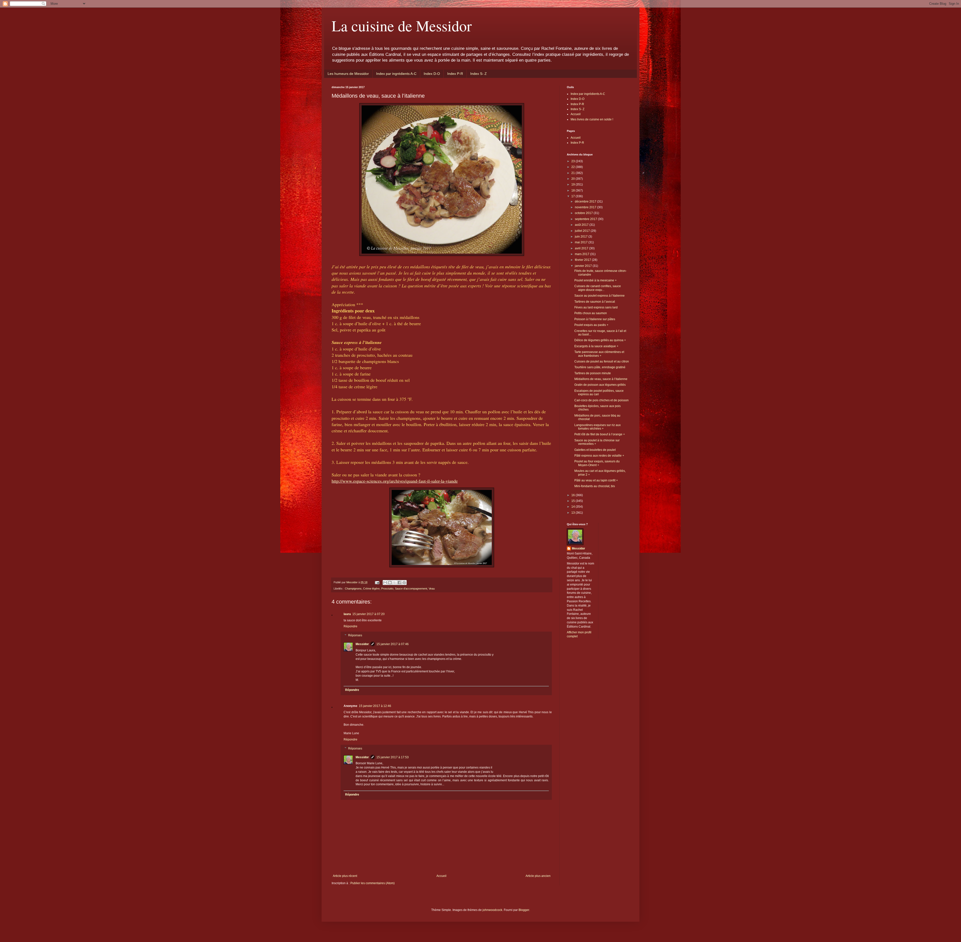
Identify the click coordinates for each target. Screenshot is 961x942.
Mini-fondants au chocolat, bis (594, 486)
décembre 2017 (586, 201)
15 (573, 501)
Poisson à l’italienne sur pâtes (594, 319)
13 (573, 512)
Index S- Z (478, 74)
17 (573, 196)
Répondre (350, 626)
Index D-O (432, 74)
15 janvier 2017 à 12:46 (375, 706)
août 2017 (582, 225)
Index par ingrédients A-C (396, 74)
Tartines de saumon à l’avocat (594, 301)
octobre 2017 (584, 213)
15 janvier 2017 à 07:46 (392, 644)
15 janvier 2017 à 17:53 (392, 757)
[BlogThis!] (389, 582)
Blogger (524, 910)
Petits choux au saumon (590, 313)
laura (347, 614)
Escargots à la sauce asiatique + (596, 346)
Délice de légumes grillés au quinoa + (600, 340)
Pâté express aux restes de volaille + (599, 455)
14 (573, 506)
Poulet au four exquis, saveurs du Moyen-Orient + (597, 463)
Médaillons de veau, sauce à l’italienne (600, 379)
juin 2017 (581, 236)
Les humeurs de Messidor (348, 74)
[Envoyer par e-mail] (385, 582)
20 (573, 178)
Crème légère (371, 588)
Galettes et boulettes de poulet (595, 450)
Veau (432, 588)
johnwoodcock (492, 910)
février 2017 (583, 260)
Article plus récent (345, 876)
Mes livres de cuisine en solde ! (592, 119)
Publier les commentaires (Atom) (372, 883)
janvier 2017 (584, 266)
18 (573, 190)
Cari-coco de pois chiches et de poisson (601, 400)
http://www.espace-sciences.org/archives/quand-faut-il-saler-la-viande (395, 481)
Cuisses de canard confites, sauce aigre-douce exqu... (597, 287)
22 (573, 167)
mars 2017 (582, 254)
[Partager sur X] (394, 582)
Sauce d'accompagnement (411, 588)
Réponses (355, 635)
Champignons (353, 588)
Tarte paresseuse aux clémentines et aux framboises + (599, 353)
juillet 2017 (583, 231)
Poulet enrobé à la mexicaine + (595, 280)
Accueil (441, 876)
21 (573, 173)
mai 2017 (581, 242)
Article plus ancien (538, 876)
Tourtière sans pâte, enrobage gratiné (599, 367)
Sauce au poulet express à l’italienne (599, 295)
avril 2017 (582, 248)
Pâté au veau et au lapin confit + (596, 480)
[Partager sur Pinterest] (404, 582)
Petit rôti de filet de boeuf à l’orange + (599, 434)
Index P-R (455, 74)
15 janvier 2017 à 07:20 (368, 614)
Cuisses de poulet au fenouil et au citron (601, 361)
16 (573, 495)
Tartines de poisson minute (592, 373)
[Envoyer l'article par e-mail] (377, 582)
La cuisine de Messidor (402, 26)
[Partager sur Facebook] (399, 582)
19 (573, 184)
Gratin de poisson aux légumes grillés (600, 385)
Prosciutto (387, 588)
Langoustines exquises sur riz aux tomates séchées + (597, 426)
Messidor (362, 644)
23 (573, 161)
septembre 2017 (586, 219)
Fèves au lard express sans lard (596, 307)
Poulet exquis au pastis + (591, 325)
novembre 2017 (586, 207)
